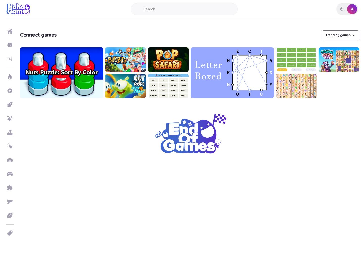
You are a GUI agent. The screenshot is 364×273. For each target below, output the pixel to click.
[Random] (10, 59)
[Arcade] (10, 105)
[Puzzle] (10, 188)
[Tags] (10, 233)
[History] (10, 45)
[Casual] (10, 132)
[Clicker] (10, 146)
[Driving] (10, 160)
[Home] (10, 31)
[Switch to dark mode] (347, 9)
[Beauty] (10, 118)
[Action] (10, 77)
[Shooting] (10, 201)
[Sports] (10, 215)
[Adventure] (10, 91)
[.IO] (10, 174)
